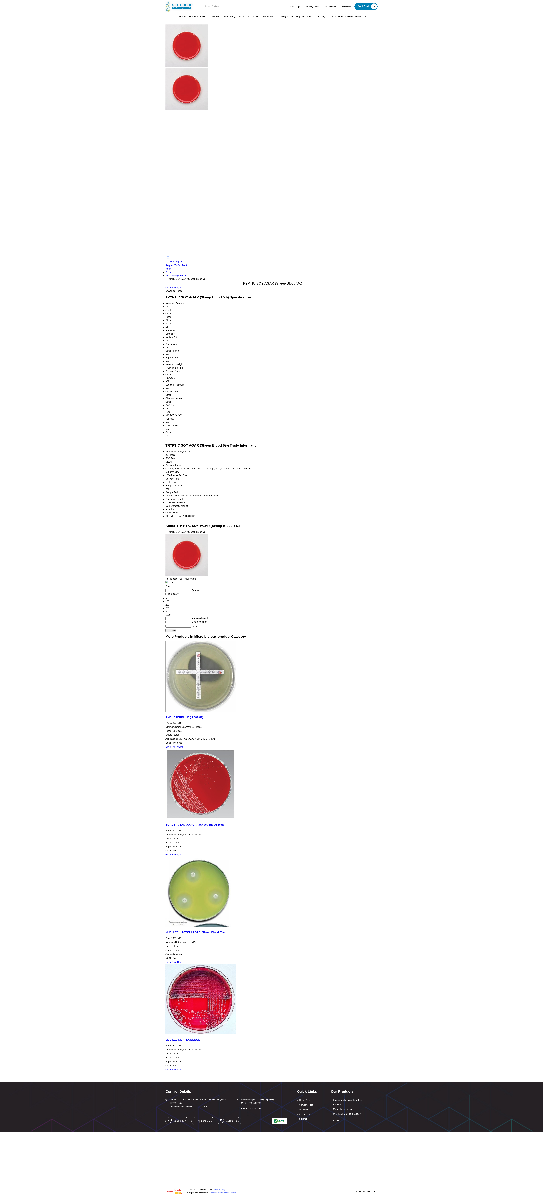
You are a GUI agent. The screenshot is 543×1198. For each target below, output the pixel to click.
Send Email (363, 6)
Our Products (330, 7)
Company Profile (311, 7)
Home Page (294, 7)
